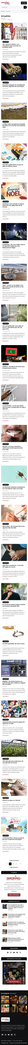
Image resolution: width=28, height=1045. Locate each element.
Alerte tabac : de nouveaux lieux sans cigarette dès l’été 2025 (13, 527)
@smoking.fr (13, 993)
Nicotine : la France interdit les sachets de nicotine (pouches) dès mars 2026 (12, 448)
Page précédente (14, 860)
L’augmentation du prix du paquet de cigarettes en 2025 (13, 722)
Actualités (5, 41)
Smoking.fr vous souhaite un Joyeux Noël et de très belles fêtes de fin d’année (13, 205)
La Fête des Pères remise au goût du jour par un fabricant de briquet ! (13, 838)
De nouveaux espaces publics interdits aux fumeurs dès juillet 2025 (13, 605)
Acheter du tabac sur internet (11, 800)
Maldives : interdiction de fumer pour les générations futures (13, 367)
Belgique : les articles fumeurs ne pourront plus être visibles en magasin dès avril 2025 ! (13, 682)
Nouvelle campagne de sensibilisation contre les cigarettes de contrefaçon (13, 85)
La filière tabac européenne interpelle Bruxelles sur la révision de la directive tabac (13, 125)
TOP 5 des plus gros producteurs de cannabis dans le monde (12, 761)
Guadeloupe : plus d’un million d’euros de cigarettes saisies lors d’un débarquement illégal (13, 246)
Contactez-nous (4, 1043)
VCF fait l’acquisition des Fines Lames (13, 643)
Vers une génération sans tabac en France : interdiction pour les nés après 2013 (12, 327)
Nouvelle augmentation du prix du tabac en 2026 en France (12, 165)
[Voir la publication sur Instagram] (5, 1000)
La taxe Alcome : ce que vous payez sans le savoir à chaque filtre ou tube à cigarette (14, 407)
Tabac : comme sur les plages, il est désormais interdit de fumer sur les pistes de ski (13, 286)
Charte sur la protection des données (18, 1043)
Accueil (2, 11)
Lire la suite (5, 59)
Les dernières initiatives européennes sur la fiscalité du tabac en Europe (13, 487)
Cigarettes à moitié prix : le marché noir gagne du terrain (12, 566)
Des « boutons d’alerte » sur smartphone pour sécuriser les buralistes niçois (11, 45)
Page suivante (14, 867)
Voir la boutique (14, 894)
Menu (24, 3)
